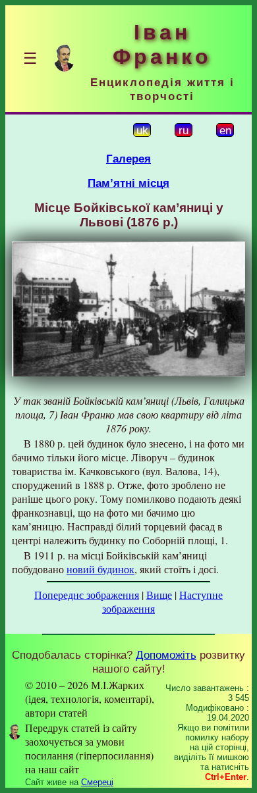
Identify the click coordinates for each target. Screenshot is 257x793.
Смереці (97, 782)
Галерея (128, 158)
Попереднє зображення (86, 594)
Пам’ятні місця (128, 183)
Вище (159, 594)
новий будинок (100, 569)
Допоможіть (166, 654)
